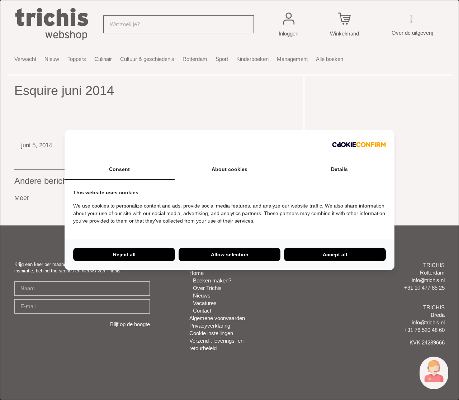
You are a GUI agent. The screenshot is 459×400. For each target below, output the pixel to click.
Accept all (335, 254)
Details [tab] (339, 169)
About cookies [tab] (229, 169)
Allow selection (230, 254)
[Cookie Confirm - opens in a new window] (359, 144)
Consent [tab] (119, 169)
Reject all (124, 254)
